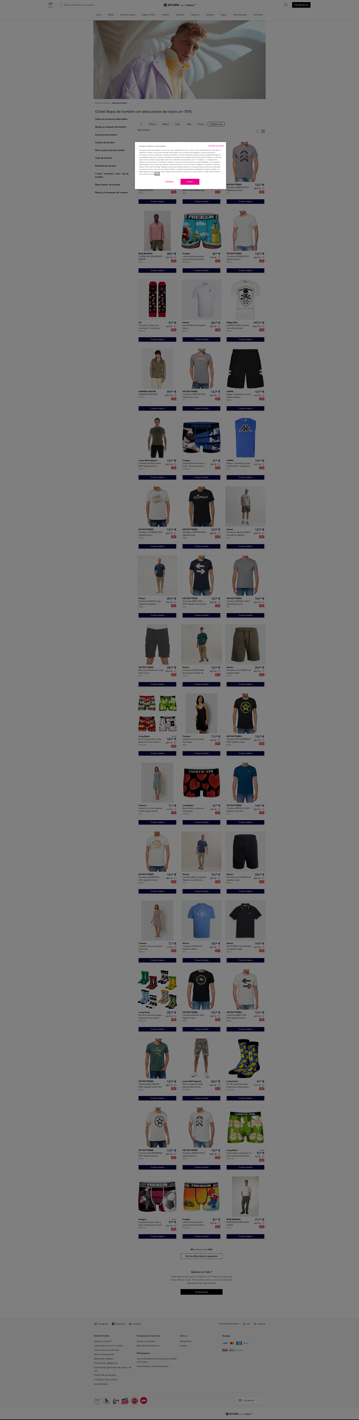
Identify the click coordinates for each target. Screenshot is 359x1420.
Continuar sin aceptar (216, 145)
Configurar (169, 181)
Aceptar (190, 182)
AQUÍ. (157, 174)
